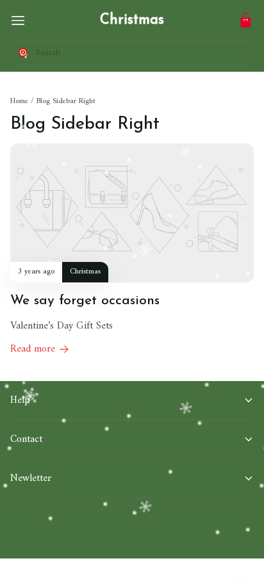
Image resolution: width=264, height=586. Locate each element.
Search (48, 53)
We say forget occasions (85, 300)
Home (19, 101)
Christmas (132, 20)
